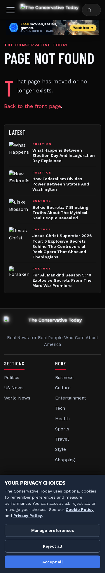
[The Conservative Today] (49, 10)
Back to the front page (32, 106)
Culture (63, 387)
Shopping (65, 459)
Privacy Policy (27, 515)
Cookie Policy (80, 509)
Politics (11, 377)
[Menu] (10, 10)
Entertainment (70, 398)
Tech (60, 408)
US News (14, 387)
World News (17, 398)
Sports (62, 429)
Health (62, 418)
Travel (62, 439)
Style (60, 449)
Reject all (52, 546)
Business (64, 377)
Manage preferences (52, 530)
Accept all (52, 562)
